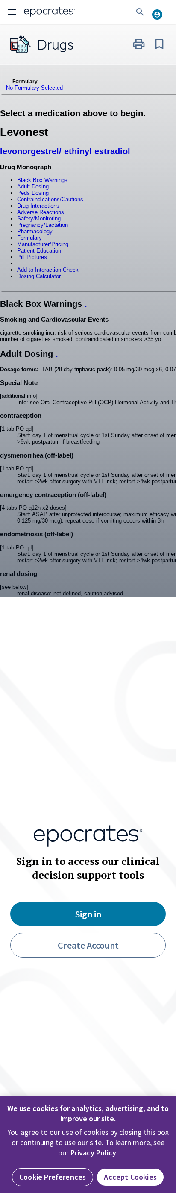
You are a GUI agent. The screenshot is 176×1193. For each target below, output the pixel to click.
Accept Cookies (130, 1177)
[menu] (12, 12)
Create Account (88, 945)
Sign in (88, 914)
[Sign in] (160, 12)
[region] (88, 1144)
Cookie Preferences (52, 1177)
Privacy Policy (93, 1153)
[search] (140, 12)
